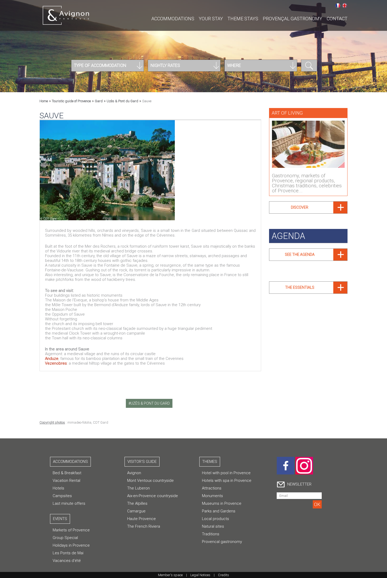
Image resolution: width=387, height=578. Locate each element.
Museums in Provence (221, 503)
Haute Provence (141, 518)
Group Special (65, 537)
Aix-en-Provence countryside (152, 495)
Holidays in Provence (71, 545)
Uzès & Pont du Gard (122, 101)
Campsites (62, 495)
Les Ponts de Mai (68, 553)
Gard (99, 101)
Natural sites (213, 526)
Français (337, 5)
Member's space (170, 575)
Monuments (212, 495)
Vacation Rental (66, 480)
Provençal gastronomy (292, 18)
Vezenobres (56, 363)
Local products (215, 518)
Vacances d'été (67, 560)
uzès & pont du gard (150, 403)
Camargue (136, 511)
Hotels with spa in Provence (226, 480)
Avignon (134, 473)
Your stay (211, 18)
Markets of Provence (71, 530)
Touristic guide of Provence (71, 101)
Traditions (210, 534)
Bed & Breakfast (67, 473)
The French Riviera (143, 526)
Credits (223, 575)
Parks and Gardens (218, 511)
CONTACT (337, 18)
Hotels (58, 488)
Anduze (51, 358)
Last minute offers (69, 503)
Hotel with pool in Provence (226, 473)
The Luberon (138, 488)
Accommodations (172, 18)
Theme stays (242, 18)
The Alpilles (137, 503)
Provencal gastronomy (222, 541)
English (344, 5)
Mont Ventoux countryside (150, 480)
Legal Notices (200, 575)
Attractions (211, 488)
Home (43, 101)
